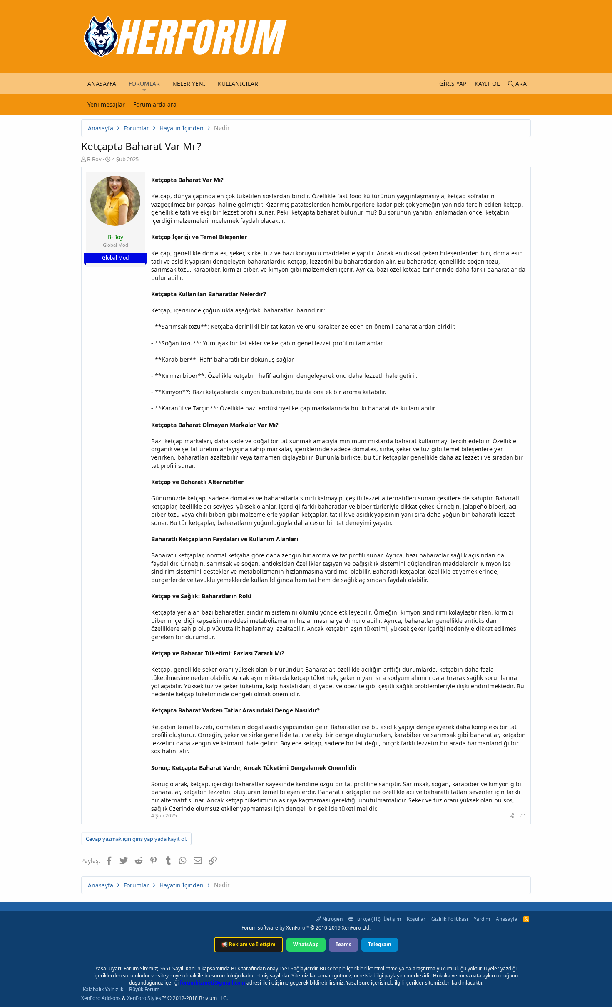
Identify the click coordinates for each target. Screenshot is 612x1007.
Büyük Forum (144, 989)
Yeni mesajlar (106, 104)
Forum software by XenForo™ (306, 927)
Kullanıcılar (238, 83)
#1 (523, 815)
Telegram (379, 944)
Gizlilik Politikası (449, 918)
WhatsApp (306, 944)
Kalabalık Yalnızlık (103, 989)
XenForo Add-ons (101, 998)
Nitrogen (332, 918)
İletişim (392, 918)
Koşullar (416, 918)
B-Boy (94, 159)
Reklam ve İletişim (248, 944)
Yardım (482, 918)
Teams (343, 944)
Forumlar (144, 83)
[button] (144, 90)
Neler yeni (188, 83)
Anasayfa (101, 83)
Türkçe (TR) (367, 918)
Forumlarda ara (155, 104)
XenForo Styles (144, 998)
